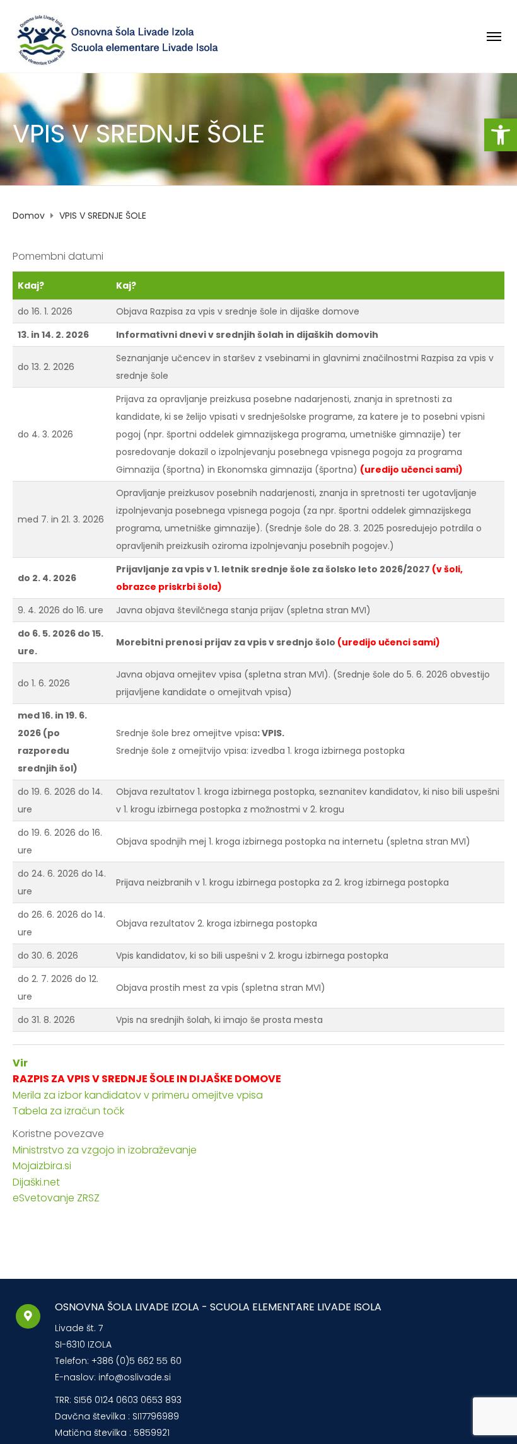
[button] (500, 134)
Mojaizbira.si (43, 1165)
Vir (20, 1063)
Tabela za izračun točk (68, 1111)
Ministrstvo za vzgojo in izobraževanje (105, 1150)
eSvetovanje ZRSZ (56, 1198)
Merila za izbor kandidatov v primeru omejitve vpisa (138, 1095)
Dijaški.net (36, 1182)
